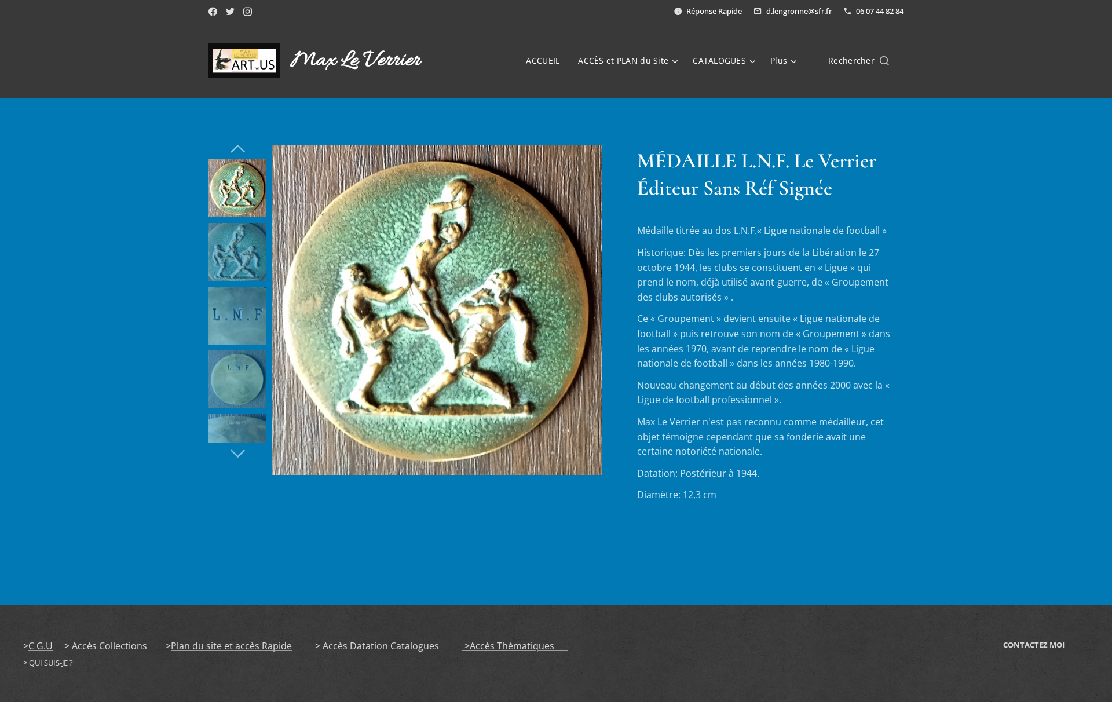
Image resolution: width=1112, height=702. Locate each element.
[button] (859, 60)
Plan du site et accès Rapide (231, 645)
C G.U (40, 645)
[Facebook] (213, 11)
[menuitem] (546, 60)
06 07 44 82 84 (880, 11)
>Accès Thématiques (515, 645)
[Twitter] (230, 11)
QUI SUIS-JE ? (51, 662)
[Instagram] (247, 11)
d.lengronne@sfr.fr (799, 11)
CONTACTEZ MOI (1034, 644)
